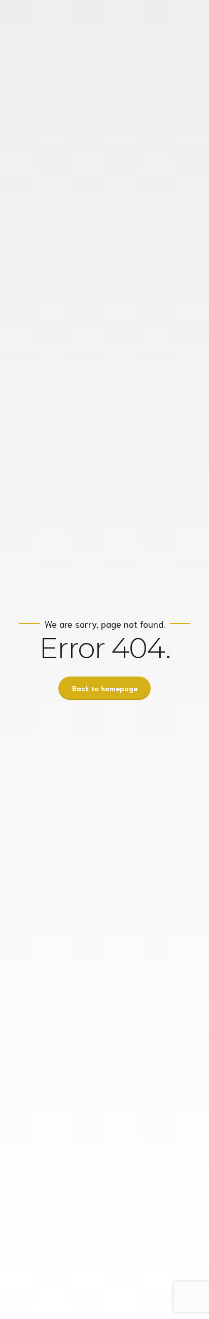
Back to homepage (104, 688)
